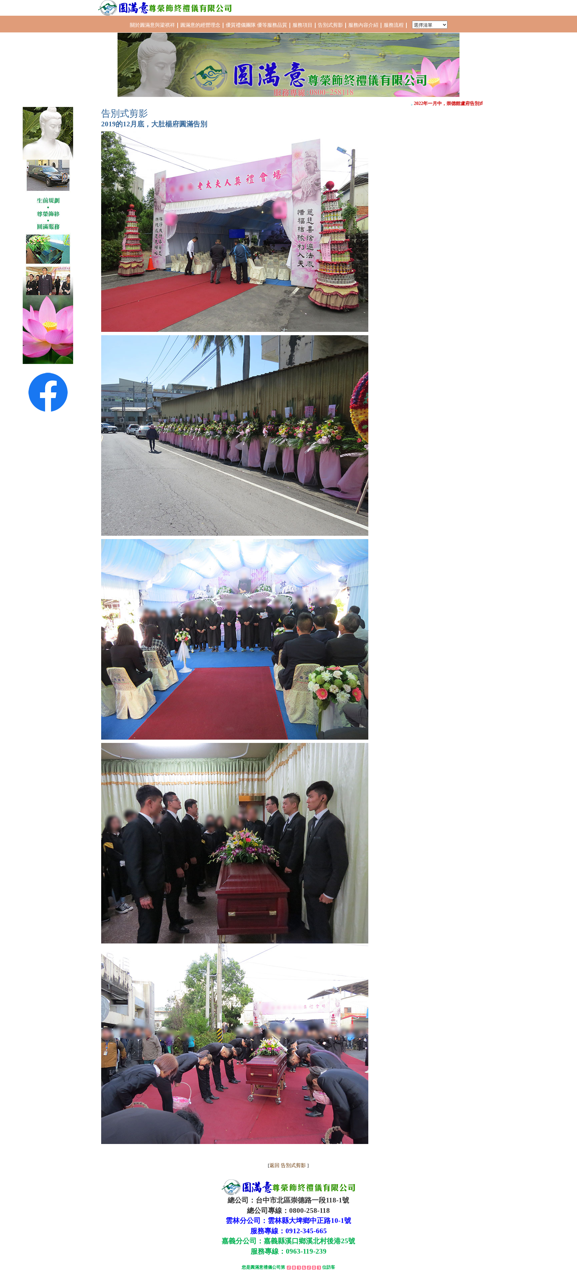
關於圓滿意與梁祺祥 (152, 25)
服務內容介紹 (364, 25)
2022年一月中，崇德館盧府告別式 (430, 103)
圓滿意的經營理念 (200, 25)
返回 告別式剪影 (288, 1165)
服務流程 (394, 25)
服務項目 (303, 25)
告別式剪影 (331, 25)
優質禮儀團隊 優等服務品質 (257, 25)
